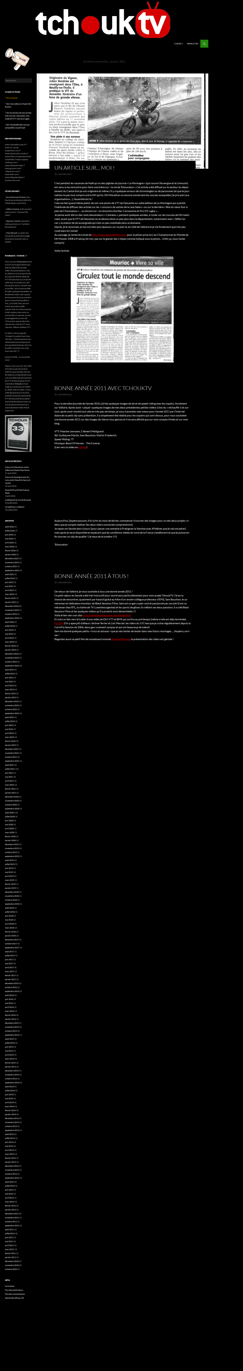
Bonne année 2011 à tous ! (91, 576)
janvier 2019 (10, 888)
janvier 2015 (10, 1066)
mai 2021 (9, 777)
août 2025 (9, 574)
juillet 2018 (10, 912)
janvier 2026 (10, 554)
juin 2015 (9, 1047)
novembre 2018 (12, 896)
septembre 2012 (12, 1178)
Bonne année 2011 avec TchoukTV (103, 388)
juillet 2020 (10, 816)
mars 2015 (9, 1058)
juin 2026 (9, 534)
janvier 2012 (10, 1209)
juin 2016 (9, 999)
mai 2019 (9, 872)
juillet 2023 (10, 673)
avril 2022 (9, 733)
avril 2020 (9, 828)
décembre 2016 (12, 983)
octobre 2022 (11, 709)
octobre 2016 (11, 987)
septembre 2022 (12, 713)
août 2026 (9, 526)
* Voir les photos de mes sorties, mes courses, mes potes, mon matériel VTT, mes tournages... (18, 116)
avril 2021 (9, 781)
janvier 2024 (10, 650)
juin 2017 (9, 959)
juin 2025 (9, 582)
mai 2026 (9, 538)
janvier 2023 (10, 697)
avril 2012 (9, 1197)
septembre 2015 (12, 1035)
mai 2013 (9, 1146)
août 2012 (9, 1182)
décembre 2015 (12, 1023)
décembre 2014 (12, 1070)
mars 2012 (9, 1201)
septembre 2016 (12, 991)
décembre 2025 (12, 558)
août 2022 (9, 717)
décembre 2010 (12, 1261)
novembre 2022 (12, 705)
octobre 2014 (11, 1078)
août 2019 (9, 860)
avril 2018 (9, 923)
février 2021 (10, 788)
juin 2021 (9, 773)
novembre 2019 (12, 848)
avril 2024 (9, 638)
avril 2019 (9, 876)
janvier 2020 (10, 840)
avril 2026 (9, 542)
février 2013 (10, 1158)
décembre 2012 (12, 1166)
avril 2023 (9, 685)
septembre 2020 (12, 808)
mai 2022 (9, 729)
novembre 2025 (12, 562)
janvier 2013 (10, 1162)
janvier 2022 (10, 745)
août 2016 (9, 995)
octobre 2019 (11, 852)
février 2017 (10, 975)
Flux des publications (14, 1290)
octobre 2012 (11, 1174)
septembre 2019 (12, 856)
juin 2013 (9, 1142)
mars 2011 (9, 1249)
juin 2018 (9, 916)
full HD (82, 447)
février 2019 (10, 884)
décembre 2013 (12, 1118)
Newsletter (192, 44)
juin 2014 (9, 1094)
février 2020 (10, 836)
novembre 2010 (12, 1265)
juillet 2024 (10, 626)
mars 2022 (9, 737)
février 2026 (10, 550)
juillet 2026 (10, 530)
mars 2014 (9, 1106)
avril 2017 (9, 967)
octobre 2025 (11, 566)
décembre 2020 (12, 796)
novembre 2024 (12, 610)
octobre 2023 (11, 661)
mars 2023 (9, 689)
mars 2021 (9, 785)
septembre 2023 (12, 665)
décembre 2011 (12, 1213)
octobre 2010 (11, 1269)
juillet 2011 (10, 1233)
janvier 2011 (10, 1257)
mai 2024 (9, 634)
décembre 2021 (12, 749)
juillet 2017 (10, 955)
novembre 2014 (12, 1074)
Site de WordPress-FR (14, 1298)
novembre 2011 (12, 1217)
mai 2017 (9, 963)
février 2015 (10, 1062)
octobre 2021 (11, 757)
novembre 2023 (12, 657)
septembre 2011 (12, 1225)
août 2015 (9, 1039)
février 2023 (10, 693)
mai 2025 (9, 586)
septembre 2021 (12, 761)
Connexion (10, 1286)
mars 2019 (9, 880)
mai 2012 (9, 1193)
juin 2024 (9, 630)
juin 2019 (9, 868)
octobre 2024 (11, 614)
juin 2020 (9, 820)
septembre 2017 (12, 947)
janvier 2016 (10, 1019)
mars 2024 (9, 642)
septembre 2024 (12, 618)
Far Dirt (58, 623)
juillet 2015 (10, 1043)
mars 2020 (9, 832)
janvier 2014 (10, 1114)
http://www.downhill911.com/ (109, 234)
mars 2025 (9, 594)
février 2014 (10, 1110)
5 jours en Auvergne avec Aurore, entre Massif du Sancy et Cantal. (17, 480)
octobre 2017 (11, 943)
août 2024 (9, 622)
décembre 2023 (12, 653)
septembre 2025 (12, 570)
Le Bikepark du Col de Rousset (18, 500)
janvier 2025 (10, 602)
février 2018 (10, 931)
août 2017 (9, 951)
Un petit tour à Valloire (14, 507)
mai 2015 (9, 1051)
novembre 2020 (12, 800)
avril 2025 (9, 590)
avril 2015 (9, 1055)
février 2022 (10, 741)
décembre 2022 (12, 701)
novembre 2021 (12, 753)
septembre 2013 (12, 1130)
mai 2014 (9, 1098)
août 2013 (9, 1134)
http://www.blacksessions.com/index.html (107, 615)
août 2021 (9, 765)
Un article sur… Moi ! (84, 167)
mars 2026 (9, 546)
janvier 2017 (10, 979)
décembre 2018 (12, 892)
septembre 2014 (12, 1082)
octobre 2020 (11, 804)
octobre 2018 (11, 900)
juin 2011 (9, 1237)
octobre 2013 (11, 1126)
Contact (178, 44)
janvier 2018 (10, 935)
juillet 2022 (10, 721)
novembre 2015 (12, 1027)
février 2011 (10, 1253)
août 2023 (9, 669)
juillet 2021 (10, 769)
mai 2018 (9, 920)
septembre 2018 (12, 904)
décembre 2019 (12, 844)
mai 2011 (9, 1241)
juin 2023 (9, 677)
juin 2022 (9, 725)
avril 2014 (9, 1102)
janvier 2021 (10, 792)
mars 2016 (9, 1011)
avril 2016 (9, 1007)
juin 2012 (9, 1190)
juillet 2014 (10, 1090)
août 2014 (9, 1086)
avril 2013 (9, 1150)
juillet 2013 (10, 1138)
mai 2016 (9, 1003)
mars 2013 (9, 1154)
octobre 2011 (11, 1221)
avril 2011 (9, 1245)
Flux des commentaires (15, 1294)
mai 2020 (9, 824)
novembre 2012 (12, 1170)
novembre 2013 (12, 1122)
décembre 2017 (12, 939)
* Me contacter (11, 98)
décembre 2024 (12, 606)
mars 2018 (9, 927)
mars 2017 (9, 971)
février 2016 (10, 1015)
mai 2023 (9, 681)
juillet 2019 (10, 864)
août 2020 (9, 812)
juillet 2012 (10, 1186)
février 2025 (10, 598)
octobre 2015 (11, 1031)
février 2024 (10, 646)
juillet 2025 (10, 578)
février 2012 (10, 1205)
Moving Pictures (120, 639)
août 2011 (9, 1229)
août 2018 (9, 908)
